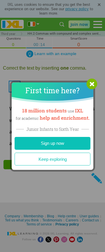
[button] (91, 83)
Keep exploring (52, 159)
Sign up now (52, 143)
